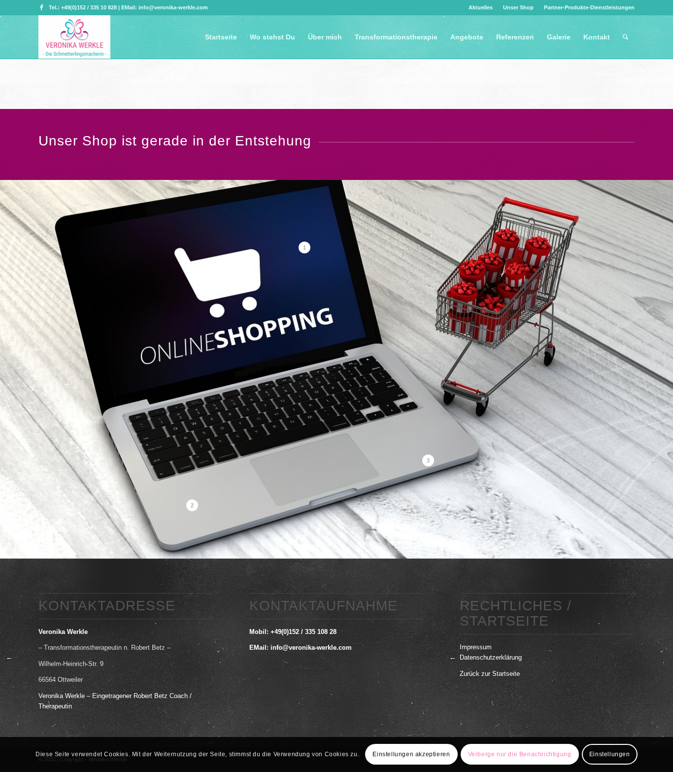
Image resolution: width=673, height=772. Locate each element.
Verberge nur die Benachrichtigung (520, 754)
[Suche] (625, 37)
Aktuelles (481, 7)
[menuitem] (481, 7)
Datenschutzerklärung (491, 657)
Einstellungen (609, 754)
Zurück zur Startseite (490, 673)
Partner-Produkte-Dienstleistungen (589, 7)
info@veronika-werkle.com (311, 647)
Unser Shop (518, 7)
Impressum (476, 647)
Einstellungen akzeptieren (411, 754)
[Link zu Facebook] (41, 7)
